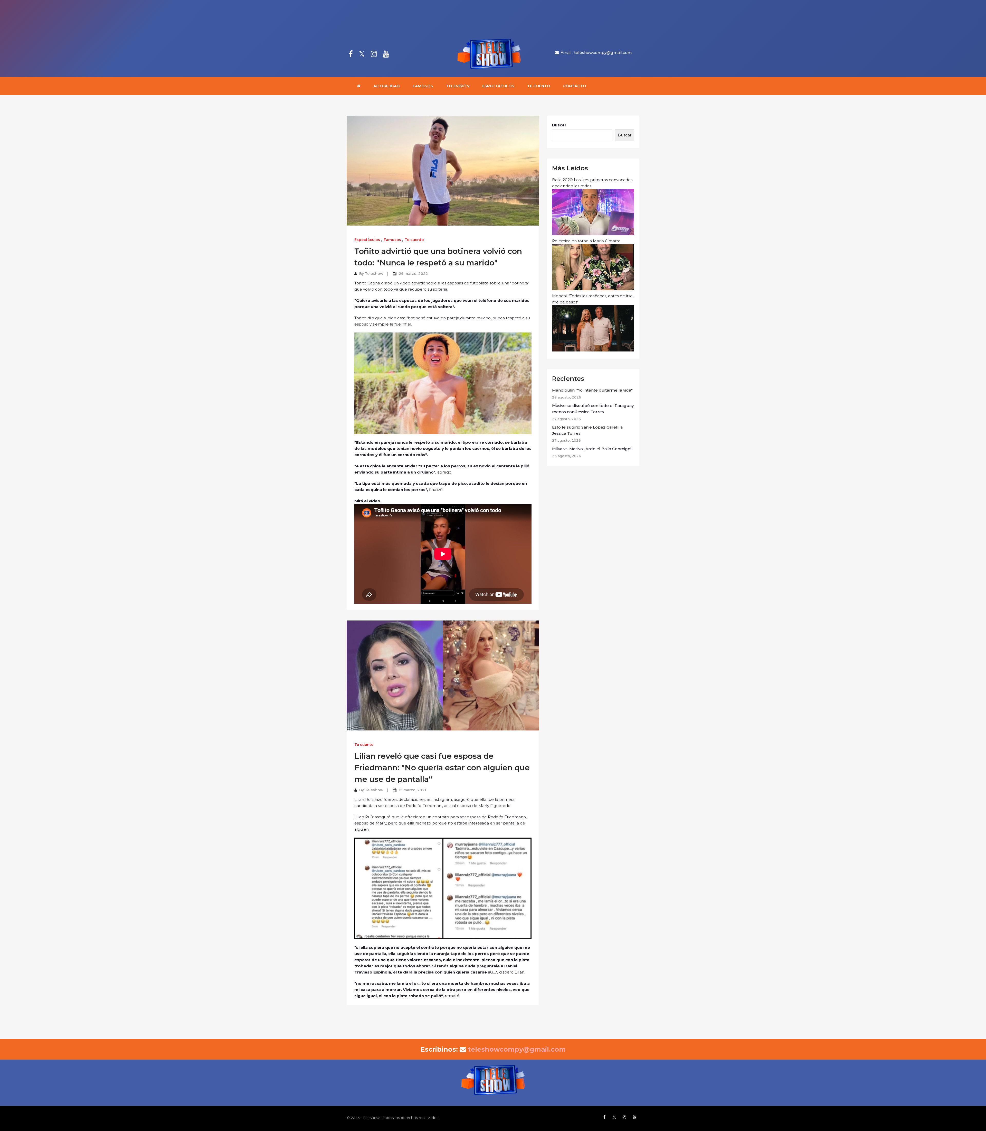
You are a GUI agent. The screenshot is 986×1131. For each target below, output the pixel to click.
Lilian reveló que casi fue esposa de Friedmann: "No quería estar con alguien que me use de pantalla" (442, 767)
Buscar (559, 125)
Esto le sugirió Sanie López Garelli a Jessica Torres (587, 430)
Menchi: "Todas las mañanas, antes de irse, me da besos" (592, 298)
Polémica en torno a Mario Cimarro (586, 240)
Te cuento (538, 86)
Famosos (423, 86)
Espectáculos (498, 86)
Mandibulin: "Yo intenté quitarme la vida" (592, 390)
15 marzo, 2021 (412, 790)
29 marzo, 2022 (413, 273)
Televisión (457, 86)
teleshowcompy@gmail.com (603, 52)
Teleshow (374, 273)
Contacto (574, 86)
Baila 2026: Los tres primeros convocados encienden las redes (592, 182)
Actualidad (386, 86)
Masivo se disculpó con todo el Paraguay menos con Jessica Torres (593, 408)
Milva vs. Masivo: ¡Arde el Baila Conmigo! (591, 448)
